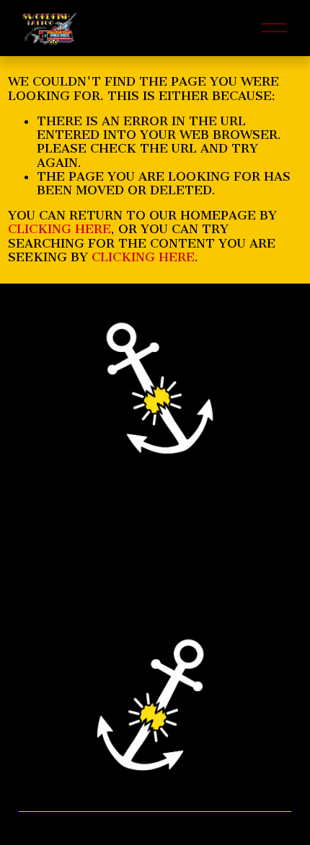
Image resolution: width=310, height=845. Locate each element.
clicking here (59, 229)
